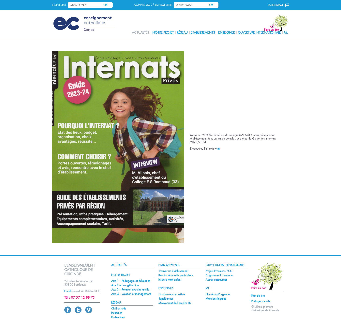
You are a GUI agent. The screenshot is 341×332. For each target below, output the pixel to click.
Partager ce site (260, 301)
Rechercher (59, 5)
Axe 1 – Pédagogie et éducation (130, 280)
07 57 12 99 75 (83, 297)
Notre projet (163, 32)
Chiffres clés (118, 308)
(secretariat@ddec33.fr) (85, 291)
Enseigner (226, 32)
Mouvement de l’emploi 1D (174, 303)
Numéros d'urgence (218, 294)
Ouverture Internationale (259, 32)
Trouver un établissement (173, 271)
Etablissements (203, 32)
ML (286, 32)
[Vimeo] (88, 312)
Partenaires (118, 317)
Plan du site (258, 295)
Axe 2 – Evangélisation (125, 285)
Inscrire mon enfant (169, 279)
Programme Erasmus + (219, 275)
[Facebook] (67, 312)
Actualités (140, 32)
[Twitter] (78, 312)
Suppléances (165, 298)
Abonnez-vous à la (153, 5)
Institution (116, 312)
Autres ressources (216, 279)
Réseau (182, 32)
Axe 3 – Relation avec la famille (130, 289)
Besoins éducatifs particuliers (175, 275)
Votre (275, 5)
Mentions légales (216, 298)
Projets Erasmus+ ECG (219, 271)
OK (105, 5)
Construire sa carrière (171, 294)
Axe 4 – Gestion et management (131, 293)
